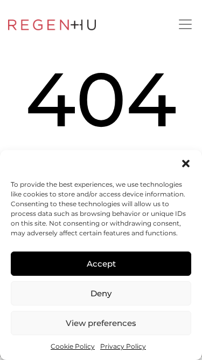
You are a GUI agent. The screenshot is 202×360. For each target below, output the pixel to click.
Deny (101, 293)
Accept (101, 264)
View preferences (101, 323)
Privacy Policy (123, 346)
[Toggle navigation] (185, 24)
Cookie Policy (73, 346)
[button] (185, 163)
